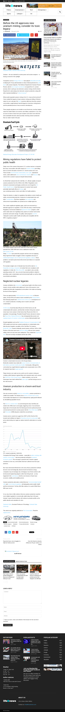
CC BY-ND (31, 154)
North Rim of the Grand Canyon (13, 377)
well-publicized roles (35, 80)
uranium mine (7, 526)
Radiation (15, 524)
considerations (10, 199)
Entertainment (19, 10)
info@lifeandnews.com (30, 704)
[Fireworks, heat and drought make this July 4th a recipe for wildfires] (47, 74)
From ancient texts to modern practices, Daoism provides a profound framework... (53, 39)
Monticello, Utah (7, 328)
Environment (6, 19)
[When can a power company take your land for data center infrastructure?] (22, 569)
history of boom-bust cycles (31, 395)
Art (31, 13)
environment (19, 285)
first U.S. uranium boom (11, 403)
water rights (25, 379)
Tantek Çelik (6, 680)
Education (46, 659)
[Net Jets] (53, 670)
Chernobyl (8, 412)
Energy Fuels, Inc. (18, 80)
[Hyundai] (53, 666)
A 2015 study (6, 307)
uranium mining (30, 168)
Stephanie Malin (7, 70)
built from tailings (23, 330)
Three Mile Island (33, 410)
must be (35, 213)
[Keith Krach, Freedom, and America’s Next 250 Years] (6, 641)
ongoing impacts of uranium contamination (14, 318)
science (46, 647)
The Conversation (27, 510)
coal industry (15, 476)
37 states (9, 253)
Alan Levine (6, 251)
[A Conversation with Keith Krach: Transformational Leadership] (26, 659)
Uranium (32, 524)
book (19, 101)
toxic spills (29, 172)
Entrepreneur (42, 10)
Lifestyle (19, 13)
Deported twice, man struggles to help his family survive (11, 542)
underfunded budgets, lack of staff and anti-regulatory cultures (19, 257)
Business (19, 571)
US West (13, 526)
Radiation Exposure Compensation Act (29, 322)
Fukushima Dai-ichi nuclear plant (29, 418)
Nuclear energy (33, 522)
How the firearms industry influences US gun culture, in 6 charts (34, 542)
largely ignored (19, 369)
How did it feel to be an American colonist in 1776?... (56, 56)
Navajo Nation (35, 297)
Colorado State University (18, 70)
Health (45, 640)
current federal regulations (14, 484)
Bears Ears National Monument (13, 316)
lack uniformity (29, 199)
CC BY (11, 251)
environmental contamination (18, 172)
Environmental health (12, 522)
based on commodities (23, 393)
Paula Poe (6, 685)
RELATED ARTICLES (9, 561)
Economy (46, 654)
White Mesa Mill (20, 270)
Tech (31, 10)
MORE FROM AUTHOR (21, 561)
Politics (9, 10)
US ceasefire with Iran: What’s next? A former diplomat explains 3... (16, 649)
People (45, 652)
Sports (9, 13)
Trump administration (24, 524)
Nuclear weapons (7, 524)
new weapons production (18, 87)
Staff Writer (7, 31)
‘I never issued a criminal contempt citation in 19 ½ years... (36, 651)
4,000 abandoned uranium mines (24, 295)
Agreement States (26, 209)
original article (6, 512)
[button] (60, 12)
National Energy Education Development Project (15, 154)
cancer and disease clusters (23, 174)
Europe (21, 189)
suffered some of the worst (24, 299)
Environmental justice (24, 522)
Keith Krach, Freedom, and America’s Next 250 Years (16, 641)
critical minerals (22, 93)
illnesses (35, 174)
